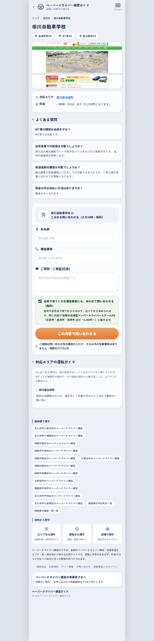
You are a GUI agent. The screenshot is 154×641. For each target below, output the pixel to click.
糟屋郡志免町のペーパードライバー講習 (56, 488)
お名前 (45, 229)
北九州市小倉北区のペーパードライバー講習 (58, 428)
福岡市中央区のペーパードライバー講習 (56, 450)
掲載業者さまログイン (105, 566)
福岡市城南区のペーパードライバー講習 (56, 473)
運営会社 (41, 566)
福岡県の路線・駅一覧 (46, 510)
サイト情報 (67, 566)
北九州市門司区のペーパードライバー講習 (57, 495)
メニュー (118, 9)
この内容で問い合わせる (77, 333)
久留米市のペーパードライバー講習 (100, 458)
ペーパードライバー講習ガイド (50, 591)
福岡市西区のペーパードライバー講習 (54, 458)
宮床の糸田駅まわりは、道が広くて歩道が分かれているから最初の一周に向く (76, 395)
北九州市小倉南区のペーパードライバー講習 (58, 503)
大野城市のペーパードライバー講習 (53, 480)
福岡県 (46, 18)
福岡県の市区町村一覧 (100, 503)
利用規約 (54, 566)
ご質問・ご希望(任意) (55, 269)
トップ (35, 18)
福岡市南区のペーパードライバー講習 (54, 465)
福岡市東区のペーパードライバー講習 (54, 443)
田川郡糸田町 (65, 97)
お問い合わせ (83, 566)
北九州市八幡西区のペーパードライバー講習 (58, 435)
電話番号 (47, 249)
